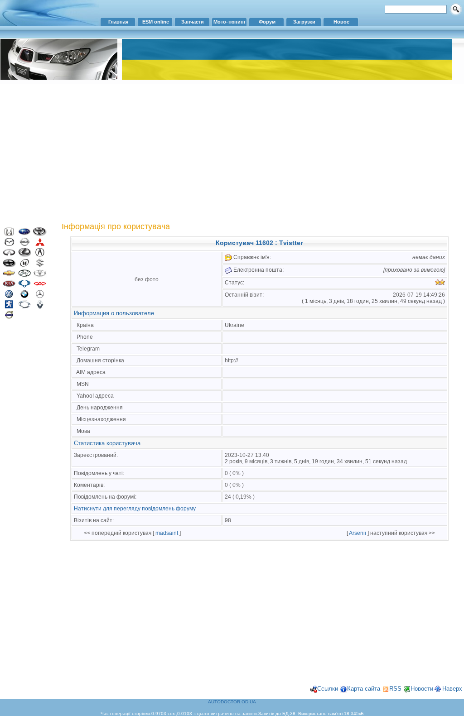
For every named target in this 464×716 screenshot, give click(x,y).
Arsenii (357, 533)
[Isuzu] (24, 265)
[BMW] (24, 296)
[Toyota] (40, 234)
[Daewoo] (40, 275)
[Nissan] (24, 244)
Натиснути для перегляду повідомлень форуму (135, 508)
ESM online (155, 21)
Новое (341, 21)
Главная (118, 21)
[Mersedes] (40, 296)
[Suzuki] (40, 265)
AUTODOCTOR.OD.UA (232, 701)
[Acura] (40, 254)
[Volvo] (9, 317)
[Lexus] (24, 254)
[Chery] (40, 286)
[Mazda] (9, 244)
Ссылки (327, 688)
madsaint (166, 533)
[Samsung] (24, 306)
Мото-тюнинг (229, 21)
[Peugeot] (9, 306)
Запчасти (192, 21)
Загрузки (304, 21)
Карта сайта (363, 688)
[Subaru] (24, 234)
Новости (422, 688)
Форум (267, 21)
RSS (395, 688)
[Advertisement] (232, 151)
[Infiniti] (9, 254)
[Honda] (9, 234)
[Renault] (40, 306)
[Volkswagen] (9, 296)
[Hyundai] (24, 275)
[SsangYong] (24, 286)
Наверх (452, 688)
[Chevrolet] (9, 275)
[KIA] (9, 286)
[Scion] (9, 265)
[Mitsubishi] (40, 244)
